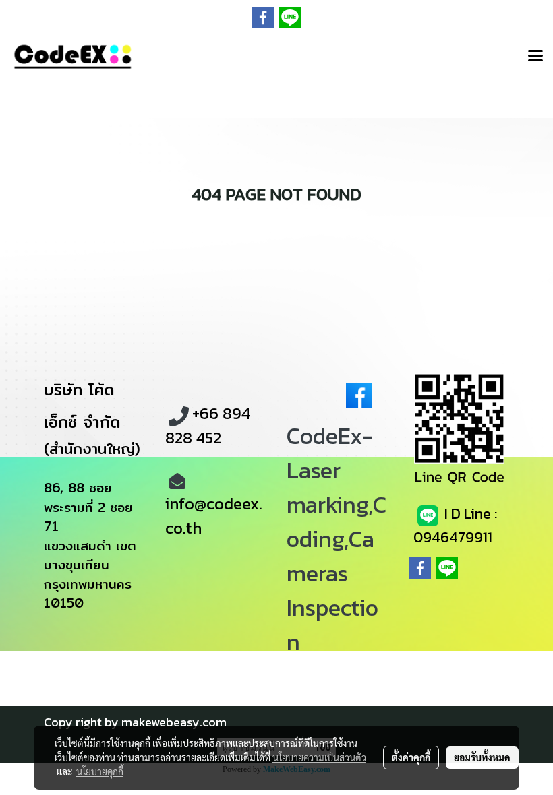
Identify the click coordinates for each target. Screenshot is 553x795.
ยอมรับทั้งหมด (482, 757)
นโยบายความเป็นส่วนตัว (319, 757)
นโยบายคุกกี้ (99, 771)
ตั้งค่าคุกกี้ (411, 757)
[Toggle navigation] (535, 56)
